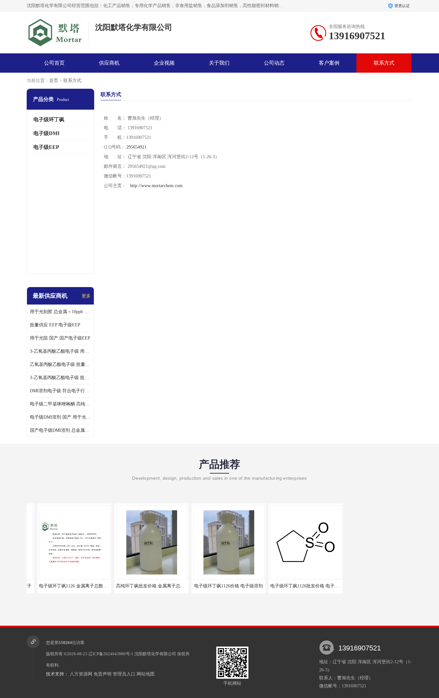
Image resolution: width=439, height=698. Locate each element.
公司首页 (54, 63)
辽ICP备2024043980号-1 (110, 653)
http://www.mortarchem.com (156, 185)
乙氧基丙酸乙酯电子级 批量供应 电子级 (60, 364)
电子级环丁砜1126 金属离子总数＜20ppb (68, 586)
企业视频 (164, 63)
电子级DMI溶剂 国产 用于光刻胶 (60, 417)
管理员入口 (124, 674)
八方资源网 (81, 674)
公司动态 (274, 63)
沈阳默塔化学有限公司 (155, 653)
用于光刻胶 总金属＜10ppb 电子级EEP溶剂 (60, 311)
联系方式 (384, 63)
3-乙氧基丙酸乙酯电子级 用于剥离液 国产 (60, 351)
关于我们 (219, 63)
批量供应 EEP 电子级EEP (55, 324)
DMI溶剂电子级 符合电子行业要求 (60, 390)
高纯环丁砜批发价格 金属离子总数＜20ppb (147, 586)
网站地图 (146, 674)
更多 (86, 296)
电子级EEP (46, 147)
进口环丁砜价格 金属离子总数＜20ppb (374, 586)
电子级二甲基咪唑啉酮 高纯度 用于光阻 (60, 404)
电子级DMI (46, 133)
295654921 (136, 147)
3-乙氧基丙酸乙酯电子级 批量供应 (60, 377)
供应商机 (109, 63)
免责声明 (103, 674)
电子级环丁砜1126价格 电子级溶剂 (218, 586)
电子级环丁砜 (48, 119)
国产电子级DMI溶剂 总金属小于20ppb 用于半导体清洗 (60, 430)
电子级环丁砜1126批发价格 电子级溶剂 (298, 586)
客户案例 (329, 63)
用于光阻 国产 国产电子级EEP (60, 338)
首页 (53, 80)
